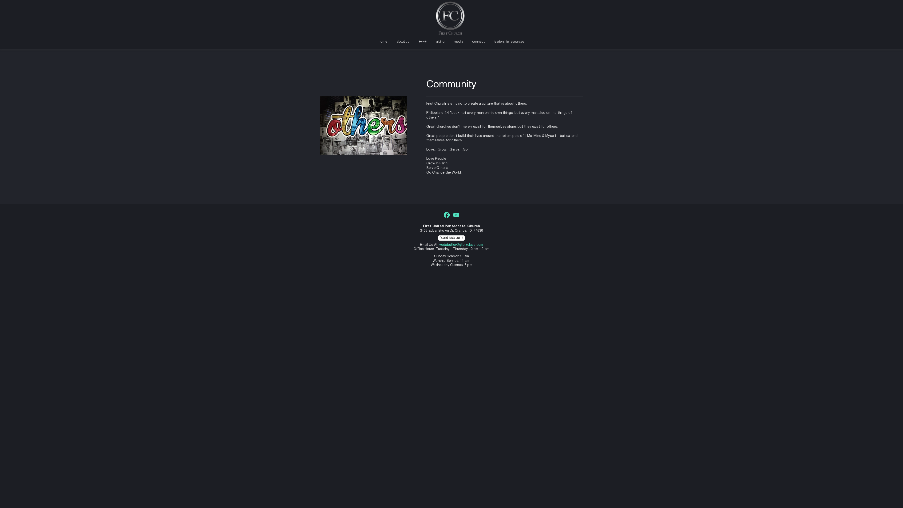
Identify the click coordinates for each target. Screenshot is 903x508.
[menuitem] (382, 41)
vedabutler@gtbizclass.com (461, 244)
